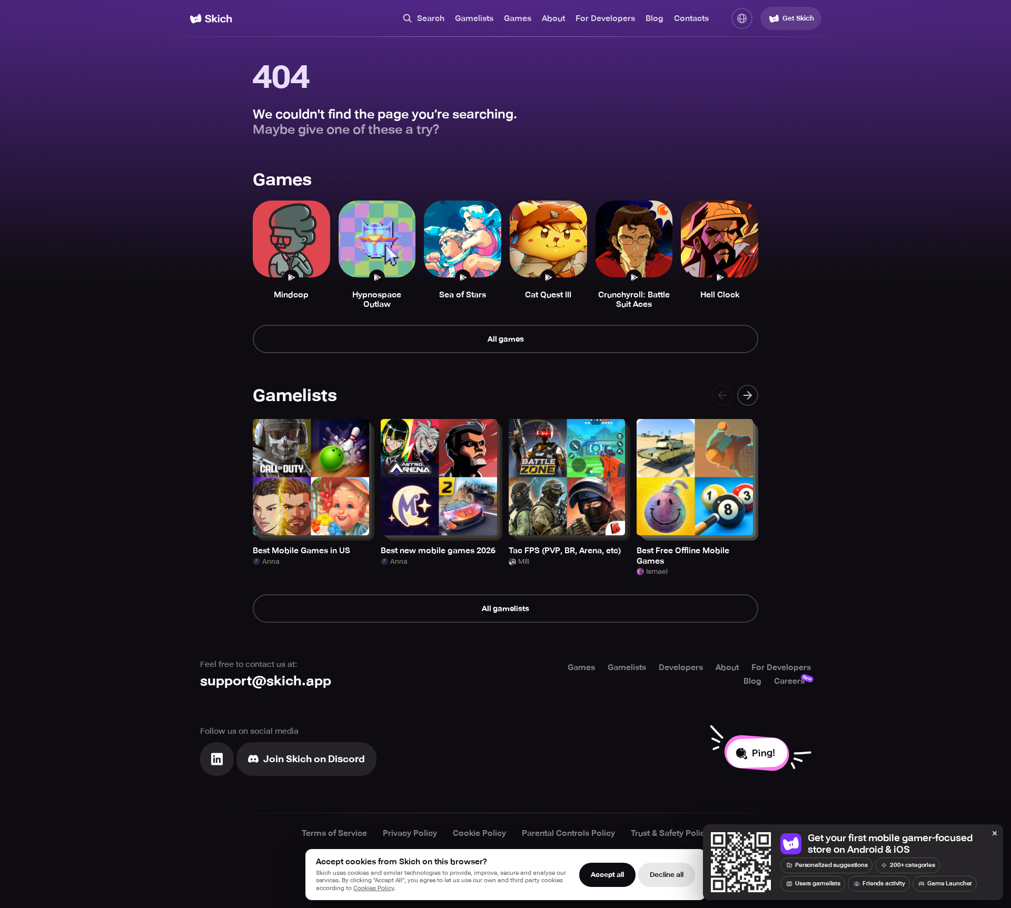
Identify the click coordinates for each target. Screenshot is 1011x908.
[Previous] (722, 395)
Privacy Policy (410, 833)
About (553, 18)
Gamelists (474, 18)
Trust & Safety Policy (670, 833)
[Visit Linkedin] (217, 759)
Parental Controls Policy (568, 833)
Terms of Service (334, 833)
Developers (681, 667)
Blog (654, 18)
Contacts (691, 18)
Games (517, 18)
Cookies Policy (373, 888)
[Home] (211, 18)
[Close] (995, 834)
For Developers (605, 18)
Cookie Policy (479, 833)
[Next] (747, 395)
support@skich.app (265, 681)
